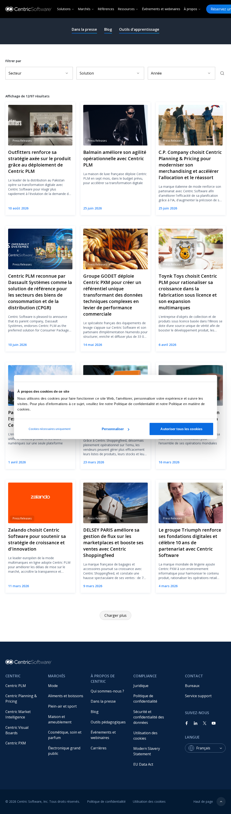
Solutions (64, 9)
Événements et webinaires (161, 9)
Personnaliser (113, 429)
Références (106, 9)
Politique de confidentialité (145, 698)
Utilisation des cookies (145, 735)
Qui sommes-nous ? (107, 691)
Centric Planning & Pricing (21, 698)
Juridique (140, 685)
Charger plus (115, 615)
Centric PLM (15, 685)
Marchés (84, 9)
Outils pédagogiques (108, 722)
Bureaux (192, 685)
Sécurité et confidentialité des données (149, 717)
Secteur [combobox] (15, 73)
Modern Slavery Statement (147, 751)
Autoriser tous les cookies (181, 429)
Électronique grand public (64, 751)
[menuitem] (23, 685)
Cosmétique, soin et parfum (65, 735)
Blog (108, 29)
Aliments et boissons (65, 695)
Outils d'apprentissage (139, 29)
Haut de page (203, 801)
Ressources (126, 9)
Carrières (98, 748)
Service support (198, 695)
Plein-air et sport (62, 706)
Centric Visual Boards (17, 730)
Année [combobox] (156, 73)
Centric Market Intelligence (18, 714)
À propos (190, 9)
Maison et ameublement (60, 719)
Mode (53, 685)
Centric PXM (15, 743)
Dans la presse (84, 29)
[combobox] (211, 748)
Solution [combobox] (87, 73)
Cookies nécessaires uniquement (49, 429)
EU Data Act (143, 764)
